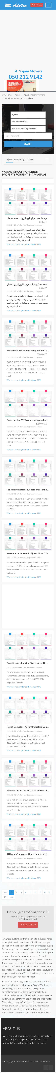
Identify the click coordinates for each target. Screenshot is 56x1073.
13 (5, 897)
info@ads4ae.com (11, 1043)
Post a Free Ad (28, 924)
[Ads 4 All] (15, 5)
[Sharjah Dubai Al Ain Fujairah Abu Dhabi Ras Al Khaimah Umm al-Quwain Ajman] (28, 114)
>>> (11, 897)
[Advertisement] (28, 39)
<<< (5, 892)
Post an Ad (37, 5)
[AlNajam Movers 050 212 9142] (21, 85)
